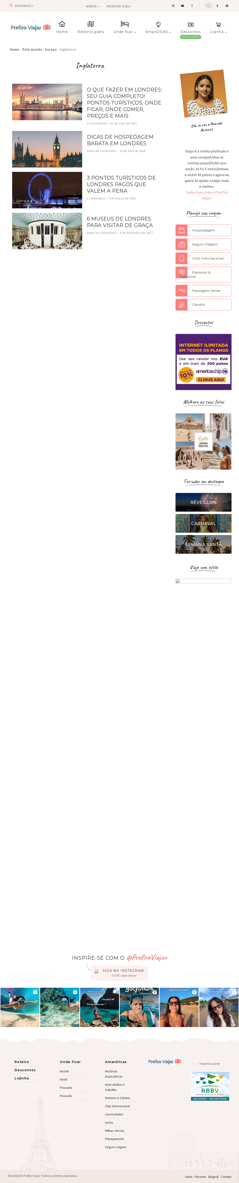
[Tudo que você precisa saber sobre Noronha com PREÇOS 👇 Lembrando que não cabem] (99, 1007)
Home (62, 32)
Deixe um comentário (101, 151)
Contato (226, 1177)
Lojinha (216, 32)
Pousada (66, 1087)
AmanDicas (116, 1062)
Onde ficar (123, 32)
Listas (109, 1122)
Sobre (91, 6)
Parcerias (200, 1177)
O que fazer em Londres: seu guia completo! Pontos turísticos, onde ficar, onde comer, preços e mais (124, 103)
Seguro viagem (115, 1147)
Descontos (190, 32)
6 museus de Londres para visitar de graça (120, 222)
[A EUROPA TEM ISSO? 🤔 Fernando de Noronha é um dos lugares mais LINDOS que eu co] (219, 1007)
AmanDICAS (156, 32)
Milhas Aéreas (114, 1131)
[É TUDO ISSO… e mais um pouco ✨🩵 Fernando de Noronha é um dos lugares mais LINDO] (179, 1007)
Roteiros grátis (90, 32)
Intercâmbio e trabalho (114, 1087)
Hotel (63, 1079)
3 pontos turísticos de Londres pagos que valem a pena (121, 184)
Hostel (64, 1071)
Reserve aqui (118, 6)
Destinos (23, 5)
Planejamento (114, 1139)
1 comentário (96, 198)
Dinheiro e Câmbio (117, 1098)
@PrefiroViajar (146, 957)
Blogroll (213, 1177)
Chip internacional (117, 1106)
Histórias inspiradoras (114, 1073)
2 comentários (97, 123)
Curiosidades (114, 1114)
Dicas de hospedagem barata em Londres (120, 140)
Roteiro (21, 1062)
